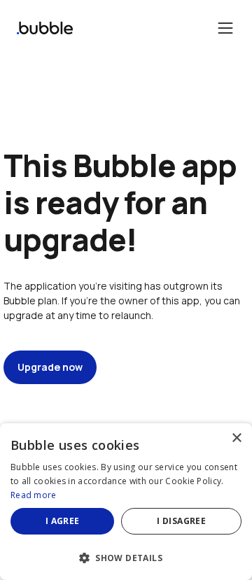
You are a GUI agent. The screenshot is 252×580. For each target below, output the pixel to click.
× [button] (236, 438)
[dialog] (126, 501)
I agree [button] (63, 521)
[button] (125, 556)
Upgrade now (50, 367)
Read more (33, 495)
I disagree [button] (181, 521)
